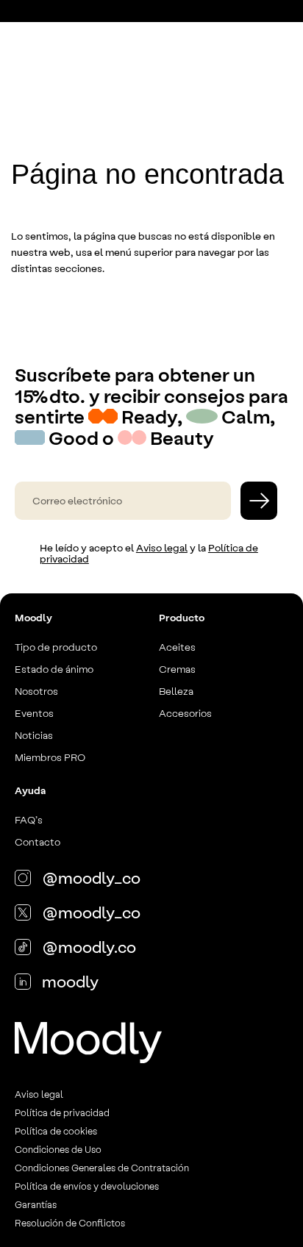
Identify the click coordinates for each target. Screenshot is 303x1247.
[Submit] (258, 501)
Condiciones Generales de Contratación (102, 1167)
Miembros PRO (50, 756)
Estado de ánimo (54, 668)
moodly (70, 981)
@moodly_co (91, 877)
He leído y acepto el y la (149, 553)
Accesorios (185, 712)
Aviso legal (162, 547)
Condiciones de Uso (58, 1149)
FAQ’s (29, 819)
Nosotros (36, 690)
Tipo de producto (56, 646)
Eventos (34, 712)
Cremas (177, 668)
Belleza (176, 690)
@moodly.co (89, 946)
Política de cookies (56, 1130)
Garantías (36, 1204)
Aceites (177, 646)
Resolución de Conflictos (70, 1222)
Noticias (34, 734)
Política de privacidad (62, 1112)
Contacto (37, 841)
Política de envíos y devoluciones (87, 1185)
